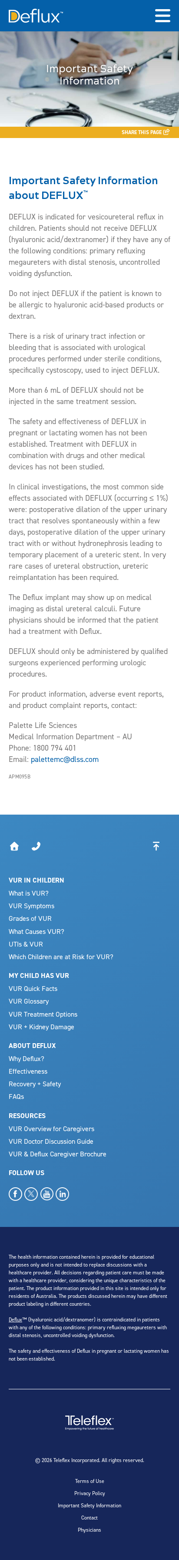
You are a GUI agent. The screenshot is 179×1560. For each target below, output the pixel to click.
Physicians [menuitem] (89, 1529)
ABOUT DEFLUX (32, 1045)
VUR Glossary (29, 1001)
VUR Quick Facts (33, 988)
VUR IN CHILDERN (36, 880)
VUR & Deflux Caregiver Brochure (57, 1153)
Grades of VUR (30, 918)
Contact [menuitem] (89, 1517)
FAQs (16, 1096)
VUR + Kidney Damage (41, 1026)
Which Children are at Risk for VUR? (61, 956)
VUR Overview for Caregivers (51, 1128)
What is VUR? (29, 893)
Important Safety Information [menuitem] (89, 1505)
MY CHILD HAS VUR (39, 975)
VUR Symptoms (31, 905)
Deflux (15, 1319)
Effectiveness (28, 1071)
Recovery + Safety (35, 1083)
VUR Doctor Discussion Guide (51, 1141)
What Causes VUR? (36, 931)
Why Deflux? (26, 1058)
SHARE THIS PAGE (142, 132)
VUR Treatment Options (43, 1014)
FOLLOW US (26, 1172)
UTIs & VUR (26, 944)
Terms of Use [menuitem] (89, 1481)
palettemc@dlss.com (65, 759)
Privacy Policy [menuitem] (89, 1493)
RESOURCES (27, 1115)
